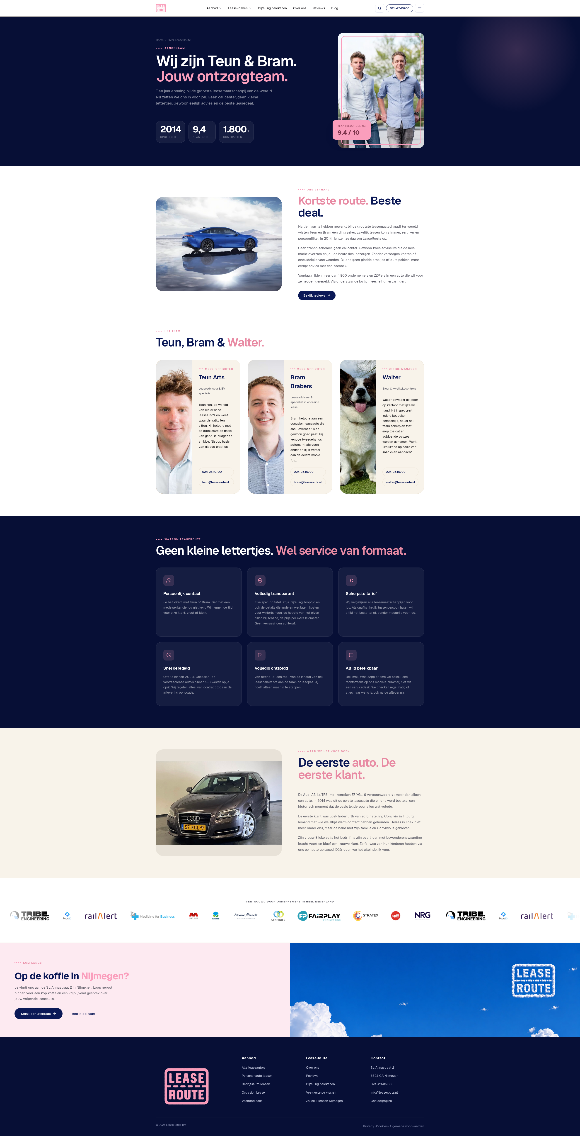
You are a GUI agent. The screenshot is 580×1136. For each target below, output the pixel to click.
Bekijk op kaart (83, 1014)
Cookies (382, 1126)
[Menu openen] (419, 8)
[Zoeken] (379, 8)
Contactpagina (381, 1101)
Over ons (299, 8)
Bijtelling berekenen (272, 8)
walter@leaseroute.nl (400, 482)
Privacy (368, 1126)
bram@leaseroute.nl (308, 482)
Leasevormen (238, 8)
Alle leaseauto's (253, 1067)
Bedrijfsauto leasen (256, 1084)
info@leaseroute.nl (384, 1092)
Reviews (319, 8)
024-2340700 (399, 8)
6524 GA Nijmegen (384, 1076)
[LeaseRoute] (161, 8)
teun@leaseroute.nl (215, 482)
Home (160, 40)
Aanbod (212, 8)
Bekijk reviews (316, 295)
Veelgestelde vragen (321, 1092)
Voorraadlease (252, 1101)
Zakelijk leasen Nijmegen (324, 1101)
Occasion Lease (253, 1092)
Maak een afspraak (38, 1014)
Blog (334, 8)
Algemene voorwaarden (406, 1126)
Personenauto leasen (257, 1076)
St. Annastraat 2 (382, 1067)
